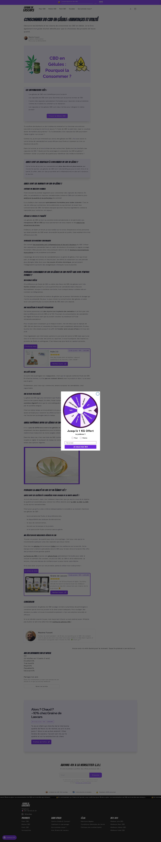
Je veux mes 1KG (80, 447)
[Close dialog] (97, 393)
